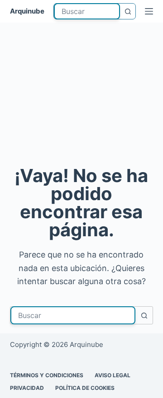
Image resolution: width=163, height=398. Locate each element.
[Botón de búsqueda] (127, 11)
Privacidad (27, 387)
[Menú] (149, 11)
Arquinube (27, 11)
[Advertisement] (81, 97)
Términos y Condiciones (46, 375)
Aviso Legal (112, 375)
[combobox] (87, 11)
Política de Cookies (85, 387)
